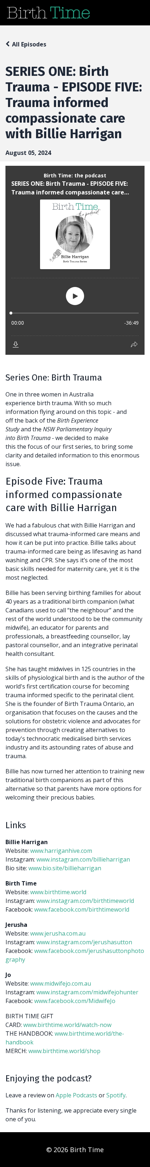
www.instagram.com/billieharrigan (83, 859)
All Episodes (29, 44)
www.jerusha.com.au (58, 933)
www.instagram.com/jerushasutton (84, 942)
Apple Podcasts (76, 1095)
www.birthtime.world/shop (64, 1051)
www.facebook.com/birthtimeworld (81, 909)
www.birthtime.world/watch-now (67, 1025)
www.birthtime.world (58, 892)
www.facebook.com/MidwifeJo (74, 1001)
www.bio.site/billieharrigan (64, 868)
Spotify (116, 1095)
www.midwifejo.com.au (60, 983)
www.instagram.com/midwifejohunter (87, 992)
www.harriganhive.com (61, 851)
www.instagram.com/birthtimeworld (85, 901)
